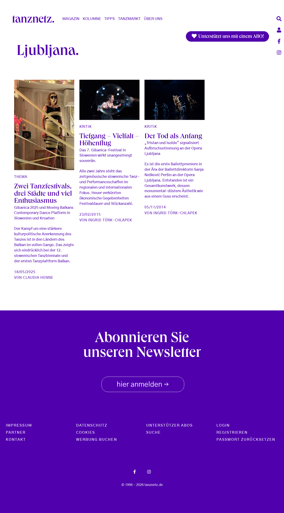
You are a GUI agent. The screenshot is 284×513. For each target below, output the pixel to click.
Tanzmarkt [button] (129, 19)
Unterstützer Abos (169, 425)
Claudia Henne (38, 277)
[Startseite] (34, 19)
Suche (153, 433)
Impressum (19, 425)
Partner (16, 433)
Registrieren (232, 433)
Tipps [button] (109, 19)
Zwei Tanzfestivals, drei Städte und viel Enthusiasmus (43, 194)
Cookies (85, 433)
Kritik (85, 126)
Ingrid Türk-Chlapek (110, 220)
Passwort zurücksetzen (245, 440)
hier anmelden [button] (143, 385)
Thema (20, 177)
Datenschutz (91, 425)
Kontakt (16, 440)
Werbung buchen (96, 440)
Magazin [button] (70, 19)
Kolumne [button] (92, 19)
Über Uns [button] (153, 19)
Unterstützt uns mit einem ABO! (230, 36)
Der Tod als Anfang (173, 137)
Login (223, 425)
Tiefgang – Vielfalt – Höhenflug (109, 140)
